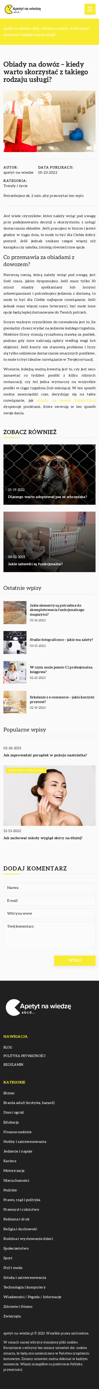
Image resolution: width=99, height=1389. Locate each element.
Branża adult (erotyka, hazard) (29, 1103)
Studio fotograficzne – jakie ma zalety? (61, 640)
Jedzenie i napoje (17, 1151)
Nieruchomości (16, 1180)
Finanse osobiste (17, 1132)
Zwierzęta (12, 1316)
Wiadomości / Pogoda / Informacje (32, 1297)
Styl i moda (12, 1268)
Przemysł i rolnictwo (21, 1209)
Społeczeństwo (16, 1248)
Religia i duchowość (20, 1229)
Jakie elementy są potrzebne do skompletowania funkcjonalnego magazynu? (57, 610)
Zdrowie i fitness (17, 1306)
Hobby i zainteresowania (24, 1142)
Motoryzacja (13, 1171)
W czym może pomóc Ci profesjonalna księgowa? (61, 670)
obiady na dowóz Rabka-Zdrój (66, 400)
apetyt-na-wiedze (18, 172)
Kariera (9, 1161)
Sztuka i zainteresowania (24, 1277)
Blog (7, 1047)
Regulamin (13, 1064)
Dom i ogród (13, 1112)
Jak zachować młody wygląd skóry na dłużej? (43, 838)
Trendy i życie (15, 186)
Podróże (10, 1190)
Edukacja (11, 1122)
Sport (8, 1258)
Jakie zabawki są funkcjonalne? (35, 564)
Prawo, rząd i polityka (22, 1200)
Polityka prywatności (24, 1056)
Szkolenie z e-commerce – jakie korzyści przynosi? (62, 700)
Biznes (9, 1093)
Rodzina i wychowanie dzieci (28, 1239)
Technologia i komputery (24, 1287)
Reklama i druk (16, 1219)
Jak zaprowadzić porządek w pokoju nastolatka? (45, 755)
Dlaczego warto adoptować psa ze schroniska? (47, 497)
